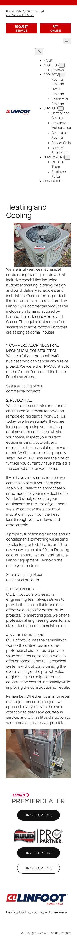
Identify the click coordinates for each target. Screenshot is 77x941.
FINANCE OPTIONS (38, 815)
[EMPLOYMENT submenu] (67, 157)
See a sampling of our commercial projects (24, 388)
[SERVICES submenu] (61, 108)
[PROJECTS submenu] (62, 75)
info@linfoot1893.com (20, 15)
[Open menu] (67, 41)
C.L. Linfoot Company (57, 933)
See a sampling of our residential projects (24, 577)
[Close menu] (39, 51)
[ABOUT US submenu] (62, 65)
